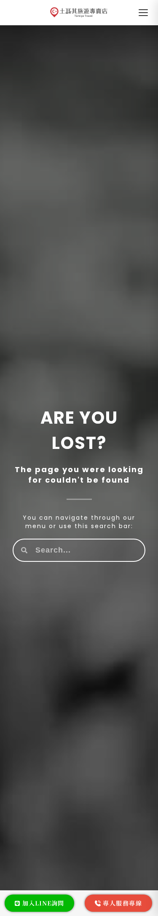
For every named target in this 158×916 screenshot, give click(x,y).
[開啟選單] (143, 12)
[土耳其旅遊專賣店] (79, 12)
